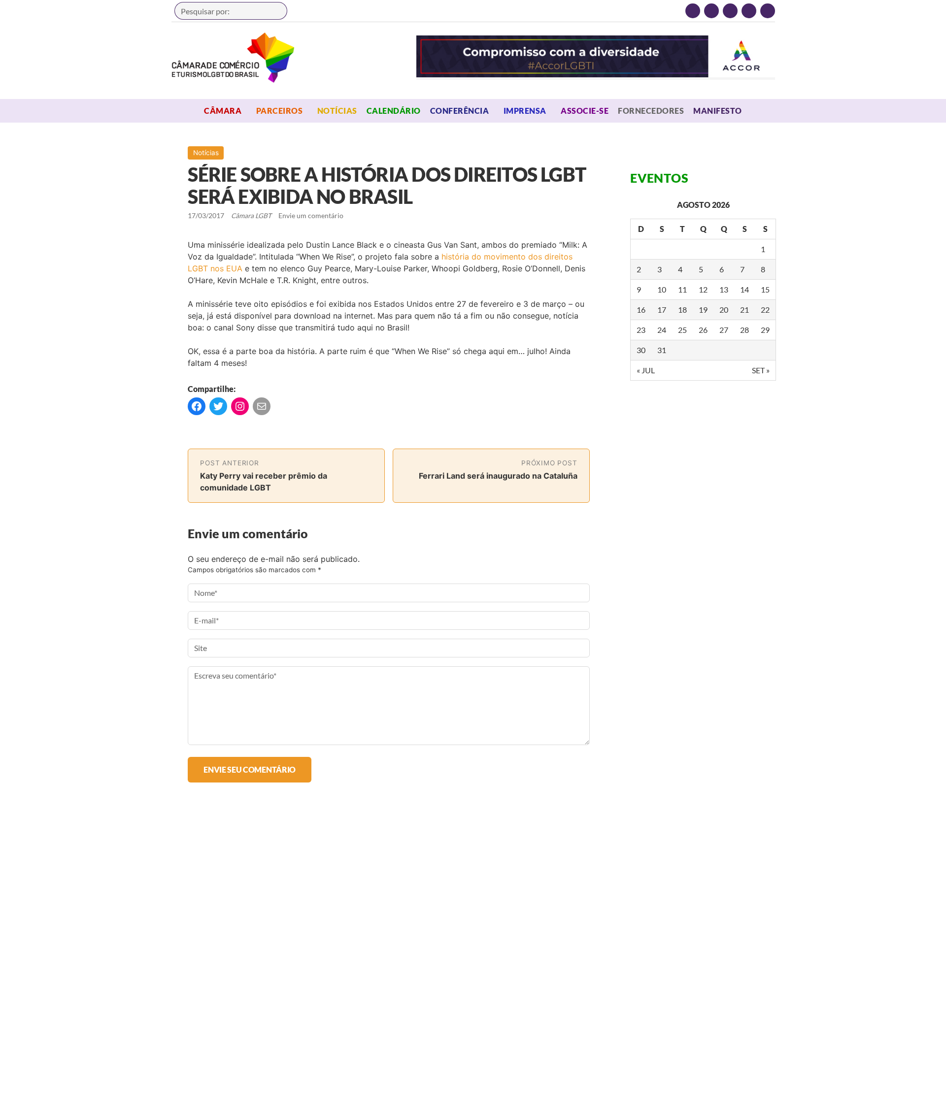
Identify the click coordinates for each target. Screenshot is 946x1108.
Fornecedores (651, 110)
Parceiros (279, 110)
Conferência (459, 110)
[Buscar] (275, 10)
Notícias (337, 110)
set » (761, 370)
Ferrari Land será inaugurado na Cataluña (498, 476)
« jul (646, 370)
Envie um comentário (310, 216)
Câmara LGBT (233, 57)
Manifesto (717, 110)
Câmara (222, 110)
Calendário (394, 110)
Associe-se (584, 110)
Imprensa (525, 110)
